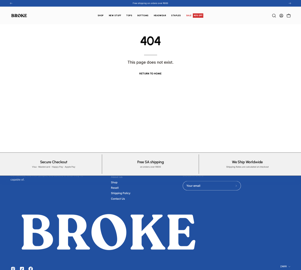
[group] (150, 3)
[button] (129, 15)
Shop (114, 182)
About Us (116, 177)
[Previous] (11, 3)
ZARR (283, 266)
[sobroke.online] (19, 15)
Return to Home (150, 73)
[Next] (289, 3)
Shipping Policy (120, 193)
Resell (115, 187)
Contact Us (118, 198)
